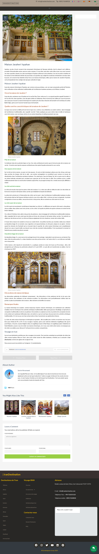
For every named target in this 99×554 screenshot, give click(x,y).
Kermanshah (6, 538)
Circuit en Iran (29, 489)
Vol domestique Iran (31, 503)
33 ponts (14, 323)
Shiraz (19, 337)
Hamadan (5, 516)
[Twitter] (46, 545)
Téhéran (5, 485)
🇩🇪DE (91, 1)
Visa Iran (28, 485)
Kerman (5, 507)
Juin (5, 18)
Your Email (42, 448)
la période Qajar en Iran (24, 163)
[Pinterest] (62, 545)
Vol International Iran (31, 507)
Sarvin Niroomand (20, 349)
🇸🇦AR (96, 1)
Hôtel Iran (28, 498)
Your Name (8, 448)
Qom (4, 521)
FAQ (27, 526)
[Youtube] (52, 545)
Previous (64, 395)
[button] (49, 8)
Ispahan (5, 494)
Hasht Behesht (9, 326)
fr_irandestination (36, 343)
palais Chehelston (64, 323)
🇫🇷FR (73, 1)
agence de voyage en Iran (26, 339)
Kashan (5, 503)
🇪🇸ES (85, 1)
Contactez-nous (30, 517)
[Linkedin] (57, 545)
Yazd (24, 337)
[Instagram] (41, 545)
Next (68, 395)
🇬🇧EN (80, 1)
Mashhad (5, 534)
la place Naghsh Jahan (24, 323)
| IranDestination (11, 474)
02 (5, 17)
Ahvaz (4, 512)
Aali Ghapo (47, 323)
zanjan (4, 529)
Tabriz (4, 525)
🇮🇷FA (97, 3)
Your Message (9, 433)
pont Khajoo (8, 323)
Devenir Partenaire (31, 522)
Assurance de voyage (31, 494)
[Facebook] (36, 545)
